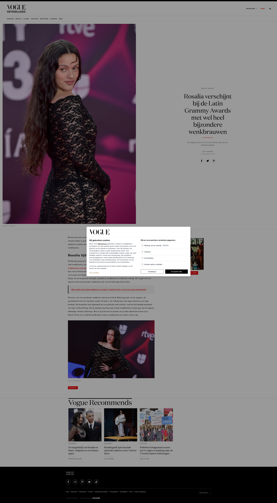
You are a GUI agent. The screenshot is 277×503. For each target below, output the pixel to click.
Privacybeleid (94, 272)
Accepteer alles (176, 272)
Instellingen (152, 272)
